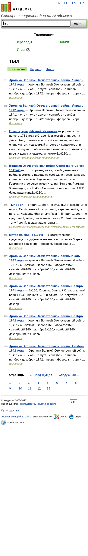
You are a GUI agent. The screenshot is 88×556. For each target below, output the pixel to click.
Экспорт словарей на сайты (16, 416)
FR (82, 3)
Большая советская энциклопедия (30, 196)
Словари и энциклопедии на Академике (36, 16)
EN (58, 3)
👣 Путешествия (10, 410)
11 (29, 388)
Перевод (36, 69)
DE (66, 3)
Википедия (15, 97)
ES (74, 3)
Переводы (23, 42)
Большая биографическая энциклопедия (34, 157)
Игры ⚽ (23, 49)
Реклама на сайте (46, 404)
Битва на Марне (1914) (26, 234)
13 (48, 388)
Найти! (78, 23)
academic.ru (16, 7)
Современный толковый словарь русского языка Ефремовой (47, 227)
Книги (64, 42)
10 (20, 388)
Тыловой (16, 204)
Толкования (44, 35)
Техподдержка (27, 404)
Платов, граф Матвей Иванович (33, 131)
